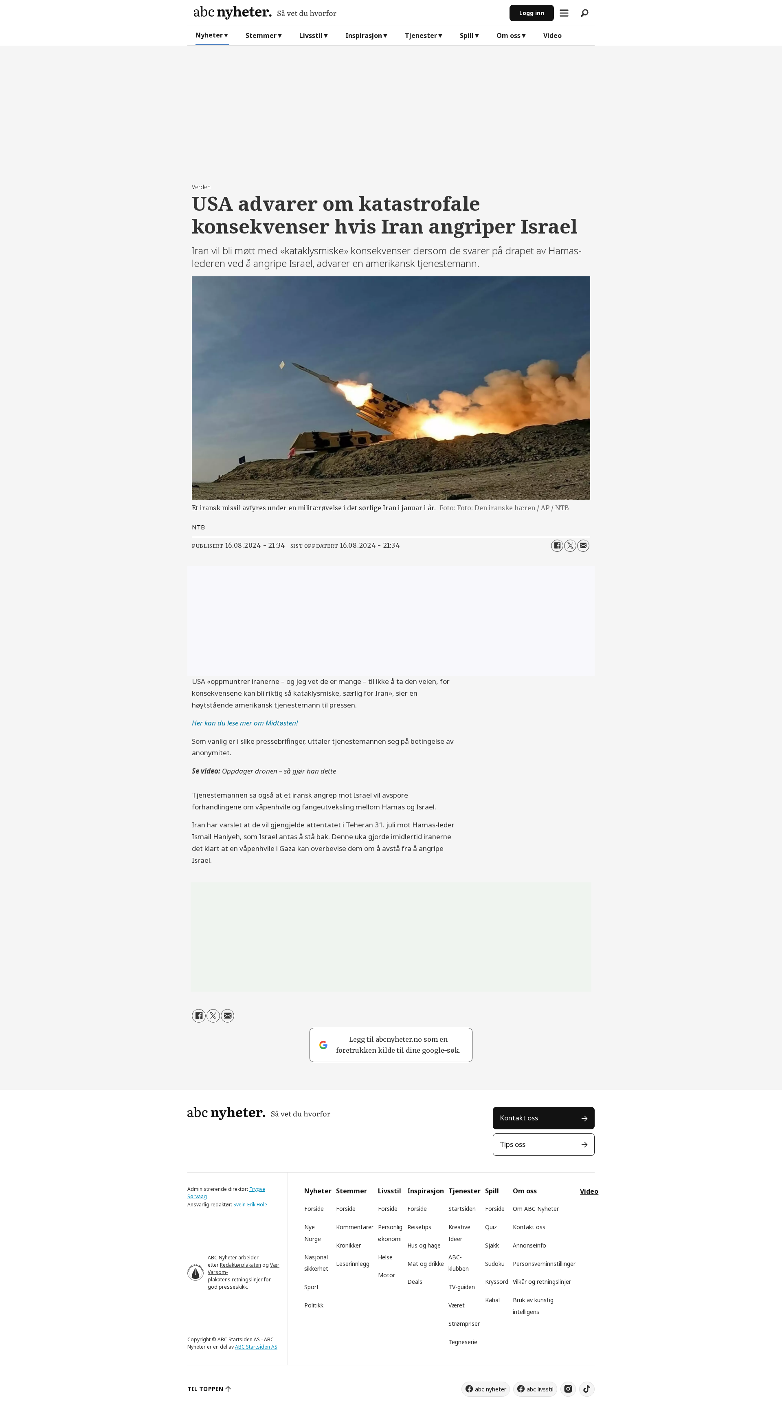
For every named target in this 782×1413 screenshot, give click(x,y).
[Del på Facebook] (557, 546)
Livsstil (311, 35)
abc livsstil (540, 1389)
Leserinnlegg (352, 1264)
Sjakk (492, 1245)
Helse (385, 1257)
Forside (314, 1208)
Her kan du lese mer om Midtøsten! (245, 722)
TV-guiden (461, 1287)
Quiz (491, 1227)
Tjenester (421, 35)
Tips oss (512, 1144)
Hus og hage (424, 1245)
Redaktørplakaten (240, 1264)
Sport (311, 1287)
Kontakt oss (519, 1117)
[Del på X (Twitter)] (570, 546)
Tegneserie (462, 1342)
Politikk (313, 1305)
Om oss (508, 35)
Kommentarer (354, 1227)
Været (456, 1305)
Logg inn (531, 13)
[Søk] (584, 13)
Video (552, 35)
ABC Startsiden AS (256, 1346)
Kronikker (348, 1245)
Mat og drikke (425, 1264)
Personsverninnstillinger (544, 1264)
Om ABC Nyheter (536, 1208)
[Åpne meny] (564, 13)
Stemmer (261, 35)
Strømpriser (464, 1323)
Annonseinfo (529, 1245)
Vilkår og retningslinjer (542, 1281)
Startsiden (462, 1208)
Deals (414, 1281)
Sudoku (495, 1264)
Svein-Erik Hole (250, 1204)
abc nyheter (490, 1389)
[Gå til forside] (348, 12)
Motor (386, 1275)
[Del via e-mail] (583, 546)
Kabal (492, 1300)
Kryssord (496, 1281)
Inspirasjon (363, 35)
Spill (467, 35)
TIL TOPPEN (205, 1389)
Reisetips (419, 1227)
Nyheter (209, 35)
